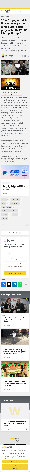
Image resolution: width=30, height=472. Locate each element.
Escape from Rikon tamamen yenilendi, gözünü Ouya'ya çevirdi (14, 423)
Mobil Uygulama (6, 207)
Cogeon (4, 214)
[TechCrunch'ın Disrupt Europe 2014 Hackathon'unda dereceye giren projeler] (15, 369)
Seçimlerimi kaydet (15, 273)
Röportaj (4, 218)
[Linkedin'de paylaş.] (15, 284)
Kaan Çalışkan (7, 429)
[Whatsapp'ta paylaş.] (20, 284)
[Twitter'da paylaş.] (9, 284)
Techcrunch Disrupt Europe (9, 210)
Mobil (3, 203)
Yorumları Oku (14, 233)
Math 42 (15, 214)
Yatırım (4, 199)
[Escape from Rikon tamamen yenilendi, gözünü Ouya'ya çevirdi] (15, 411)
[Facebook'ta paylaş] (4, 284)
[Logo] (5, 11)
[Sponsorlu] (15, 173)
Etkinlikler (5, 17)
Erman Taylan (6, 325)
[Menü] (28, 11)
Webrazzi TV (15, 199)
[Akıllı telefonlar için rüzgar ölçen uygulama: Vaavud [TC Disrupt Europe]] (15, 305)
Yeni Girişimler (15, 203)
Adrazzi (5, 193)
